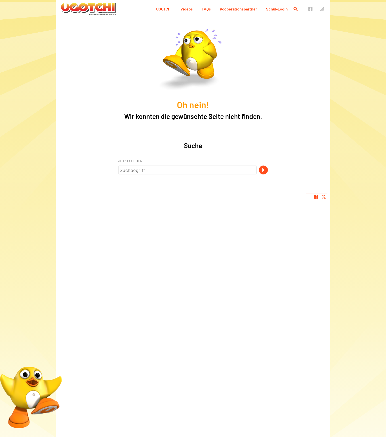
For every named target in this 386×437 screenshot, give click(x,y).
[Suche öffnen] (295, 8)
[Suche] (263, 170)
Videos (186, 8)
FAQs (206, 8)
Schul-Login (277, 8)
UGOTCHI (164, 8)
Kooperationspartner (238, 8)
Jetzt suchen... (131, 161)
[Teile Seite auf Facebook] (316, 196)
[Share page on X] (323, 196)
